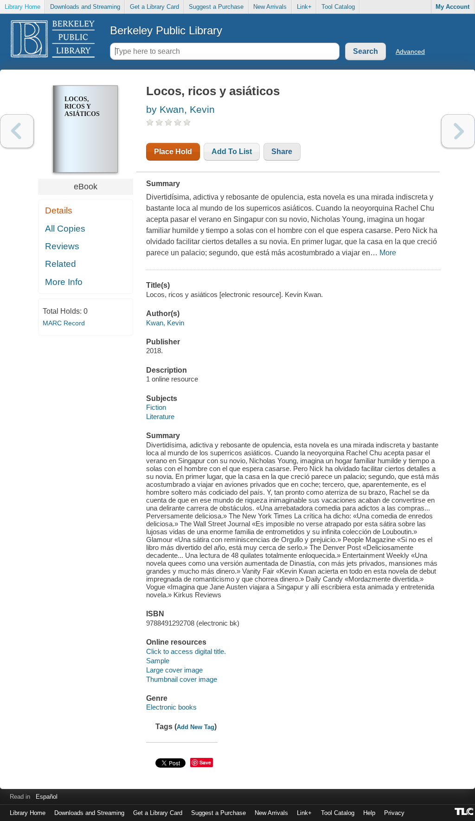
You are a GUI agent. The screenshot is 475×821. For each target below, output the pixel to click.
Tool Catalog (338, 6)
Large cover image (174, 670)
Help (369, 812)
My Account (452, 6)
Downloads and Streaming (85, 6)
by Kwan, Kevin (180, 109)
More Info (64, 282)
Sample (157, 661)
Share (281, 151)
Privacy (394, 812)
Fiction (156, 407)
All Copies (65, 228)
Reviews (62, 246)
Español (47, 796)
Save (205, 762)
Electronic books (171, 707)
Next (458, 131)
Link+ (304, 6)
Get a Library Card (154, 6)
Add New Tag (195, 727)
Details (58, 210)
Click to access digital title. (186, 651)
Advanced (410, 51)
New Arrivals (270, 6)
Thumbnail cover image (181, 679)
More (387, 253)
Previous (17, 131)
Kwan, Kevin (165, 323)
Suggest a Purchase (216, 6)
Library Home (22, 6)
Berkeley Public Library (166, 30)
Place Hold (173, 151)
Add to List (232, 151)
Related (60, 264)
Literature (160, 416)
